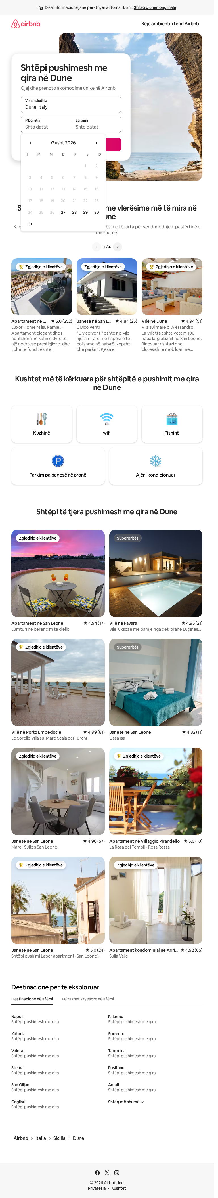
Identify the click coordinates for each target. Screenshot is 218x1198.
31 (30, 223)
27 (63, 212)
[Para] (117, 246)
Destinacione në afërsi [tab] (32, 999)
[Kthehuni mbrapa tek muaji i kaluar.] (30, 143)
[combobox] (71, 107)
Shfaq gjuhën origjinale (155, 7)
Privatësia (97, 1188)
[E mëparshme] (96, 246)
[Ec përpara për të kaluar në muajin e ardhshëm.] (96, 143)
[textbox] (45, 126)
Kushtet (118, 1188)
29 (85, 212)
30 (96, 212)
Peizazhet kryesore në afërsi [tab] (88, 999)
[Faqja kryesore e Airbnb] (25, 24)
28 (74, 212)
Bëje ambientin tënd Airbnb (170, 24)
